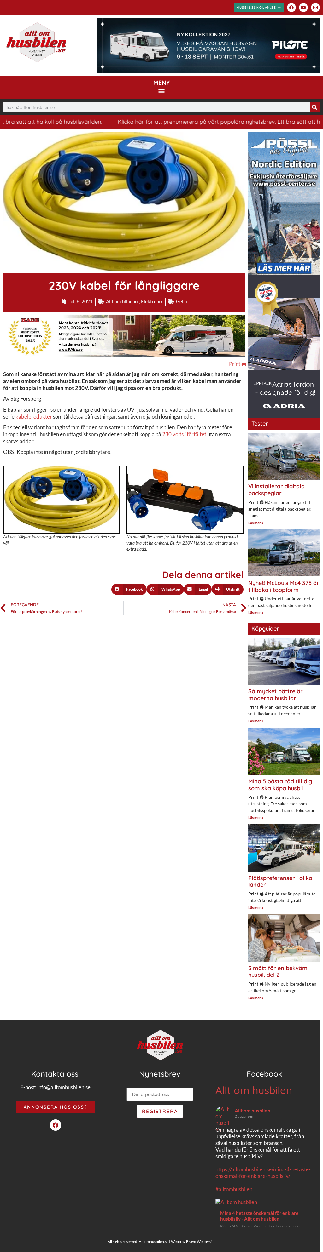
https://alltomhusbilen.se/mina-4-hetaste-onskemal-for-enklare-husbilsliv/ (263, 1172)
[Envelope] (315, 7)
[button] (161, 90)
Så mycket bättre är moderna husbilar (275, 695)
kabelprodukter (33, 416)
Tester (259, 423)
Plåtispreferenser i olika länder (280, 881)
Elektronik (152, 301)
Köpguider (265, 628)
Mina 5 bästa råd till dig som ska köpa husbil (280, 785)
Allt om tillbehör (122, 301)
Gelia (181, 301)
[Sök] (315, 107)
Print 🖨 (238, 364)
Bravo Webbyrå (199, 1241)
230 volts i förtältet (184, 434)
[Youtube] (303, 7)
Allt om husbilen (253, 1090)
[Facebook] (291, 7)
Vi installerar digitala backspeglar (276, 490)
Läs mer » (255, 522)
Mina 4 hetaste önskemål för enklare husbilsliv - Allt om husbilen (259, 1215)
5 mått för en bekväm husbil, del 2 (278, 971)
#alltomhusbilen (233, 1189)
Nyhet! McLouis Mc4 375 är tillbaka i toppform (283, 586)
